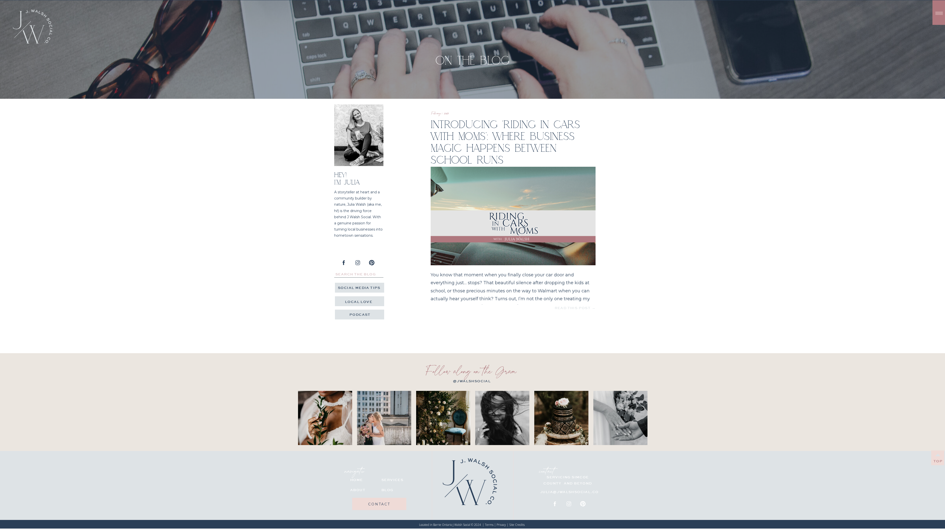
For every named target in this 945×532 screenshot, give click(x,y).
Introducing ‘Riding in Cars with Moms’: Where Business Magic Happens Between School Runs (505, 142)
